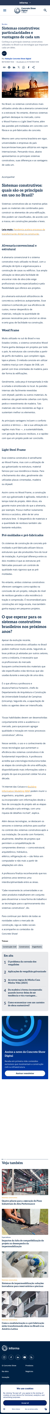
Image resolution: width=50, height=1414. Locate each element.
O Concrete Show (9, 1365)
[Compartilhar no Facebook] (28, 67)
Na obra (4, 24)
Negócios (29, 1371)
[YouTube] (24, 1357)
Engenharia (37, 947)
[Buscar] (45, 10)
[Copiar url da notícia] (4, 67)
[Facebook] (11, 1357)
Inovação (5, 1377)
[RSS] (31, 1357)
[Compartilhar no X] (18, 67)
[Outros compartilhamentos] (33, 67)
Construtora (24, 947)
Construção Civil (9, 947)
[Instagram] (4, 1357)
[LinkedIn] (17, 1357)
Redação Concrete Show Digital (18, 58)
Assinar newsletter (25, 1073)
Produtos (29, 1365)
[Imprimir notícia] (9, 67)
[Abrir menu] (5, 10)
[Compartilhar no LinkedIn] (14, 67)
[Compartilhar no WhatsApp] (23, 67)
